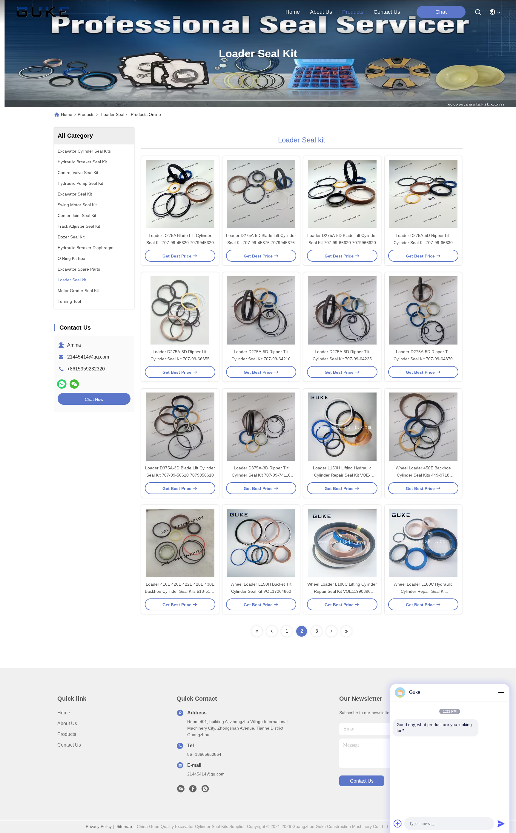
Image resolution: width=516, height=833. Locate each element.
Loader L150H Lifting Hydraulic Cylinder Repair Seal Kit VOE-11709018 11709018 (342, 475)
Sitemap (124, 826)
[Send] (501, 823)
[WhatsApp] (61, 384)
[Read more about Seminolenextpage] (256, 631)
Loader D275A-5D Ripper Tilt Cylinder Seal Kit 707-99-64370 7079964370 (423, 358)
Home (292, 12)
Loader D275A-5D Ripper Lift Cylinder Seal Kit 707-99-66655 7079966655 (180, 358)
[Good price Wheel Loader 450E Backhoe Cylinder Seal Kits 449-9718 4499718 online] (423, 426)
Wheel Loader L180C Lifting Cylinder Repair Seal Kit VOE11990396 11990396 (342, 591)
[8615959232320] (205, 790)
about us (321, 12)
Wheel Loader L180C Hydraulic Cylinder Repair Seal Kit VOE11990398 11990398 (423, 591)
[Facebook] (193, 790)
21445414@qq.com (88, 356)
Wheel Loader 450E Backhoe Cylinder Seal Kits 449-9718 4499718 (423, 475)
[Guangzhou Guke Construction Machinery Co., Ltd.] (42, 11)
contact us (387, 12)
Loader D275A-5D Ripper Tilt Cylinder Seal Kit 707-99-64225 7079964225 (342, 358)
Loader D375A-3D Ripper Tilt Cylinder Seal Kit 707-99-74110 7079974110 (261, 475)
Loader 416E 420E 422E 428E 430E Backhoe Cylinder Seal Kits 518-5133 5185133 (180, 591)
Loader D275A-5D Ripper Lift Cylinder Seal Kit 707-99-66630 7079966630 (423, 242)
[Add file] (398, 823)
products (352, 12)
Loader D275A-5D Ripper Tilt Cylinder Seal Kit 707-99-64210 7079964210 (261, 358)
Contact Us (69, 744)
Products (86, 114)
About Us (67, 723)
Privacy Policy (99, 826)
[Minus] (501, 692)
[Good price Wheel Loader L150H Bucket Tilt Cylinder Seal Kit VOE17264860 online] (261, 542)
